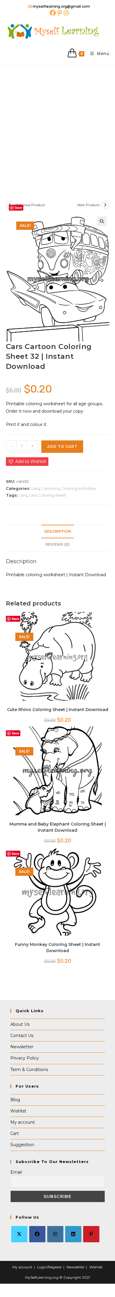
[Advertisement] (57, 125)
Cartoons (50, 488)
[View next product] (105, 205)
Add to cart (62, 446)
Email (16, 1172)
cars (35, 488)
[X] (19, 1234)
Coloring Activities (78, 488)
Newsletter (21, 1046)
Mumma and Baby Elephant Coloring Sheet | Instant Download (57, 827)
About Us (19, 1024)
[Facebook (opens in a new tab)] (53, 13)
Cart (14, 1133)
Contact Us (21, 1035)
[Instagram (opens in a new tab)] (66, 13)
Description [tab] (57, 531)
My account (22, 1122)
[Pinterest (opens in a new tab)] (60, 13)
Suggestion (22, 1144)
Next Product (88, 205)
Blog (15, 1099)
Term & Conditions (29, 1069)
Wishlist (18, 1111)
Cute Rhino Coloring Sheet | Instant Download (57, 709)
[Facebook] (37, 1234)
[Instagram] (55, 1234)
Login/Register (49, 1267)
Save (18, 207)
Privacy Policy (24, 1058)
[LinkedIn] (73, 1234)
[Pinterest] (91, 1234)
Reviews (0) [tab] (57, 544)
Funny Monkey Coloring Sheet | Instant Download (57, 947)
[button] (101, 221)
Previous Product (30, 205)
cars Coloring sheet (47, 495)
